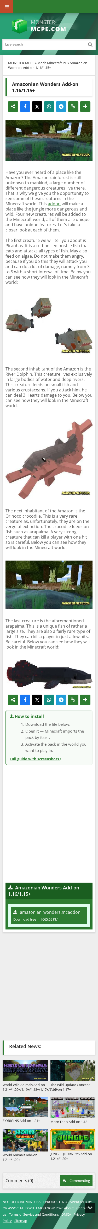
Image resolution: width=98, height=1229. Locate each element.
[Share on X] (37, 106)
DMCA (66, 1214)
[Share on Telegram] (61, 106)
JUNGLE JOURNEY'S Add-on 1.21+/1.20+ (71, 1156)
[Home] (49, 26)
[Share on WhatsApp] (49, 106)
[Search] (90, 44)
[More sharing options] (85, 106)
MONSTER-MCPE (21, 62)
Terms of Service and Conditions (34, 1214)
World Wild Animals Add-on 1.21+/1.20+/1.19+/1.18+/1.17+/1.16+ (25, 1087)
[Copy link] (73, 106)
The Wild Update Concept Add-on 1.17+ (70, 1087)
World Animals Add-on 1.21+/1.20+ (20, 1157)
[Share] (13, 106)
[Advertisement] (49, 823)
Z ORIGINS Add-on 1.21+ (21, 1120)
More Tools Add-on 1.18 (68, 1121)
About (69, 1208)
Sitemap (20, 1220)
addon (54, 204)
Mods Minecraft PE (52, 62)
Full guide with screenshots (35, 758)
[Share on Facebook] (25, 106)
